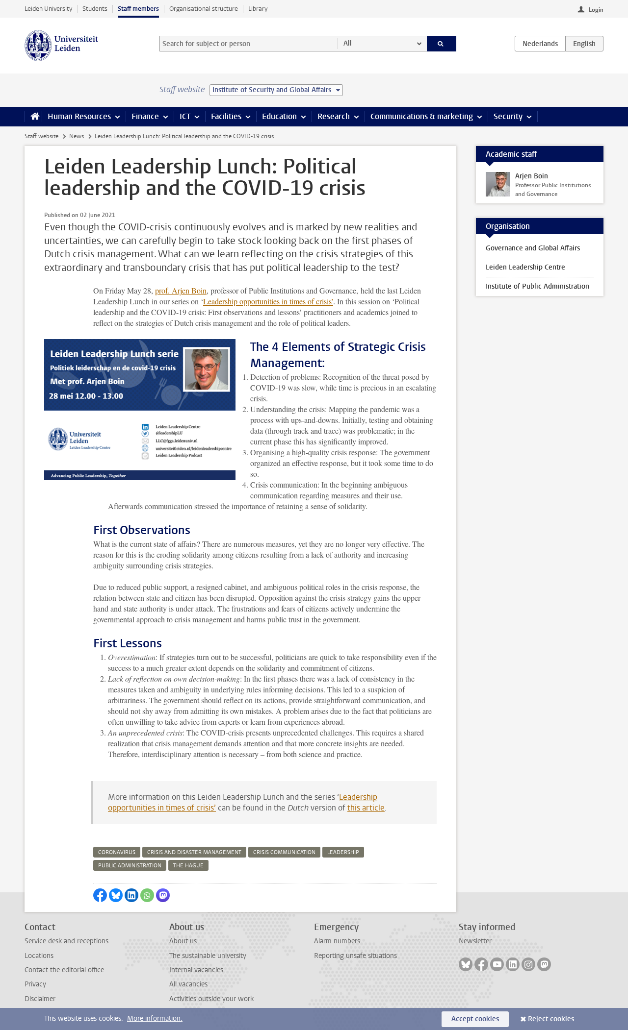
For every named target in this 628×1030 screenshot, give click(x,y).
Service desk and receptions (66, 941)
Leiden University (48, 8)
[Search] (442, 43)
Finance (145, 116)
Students (94, 8)
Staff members (138, 8)
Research (333, 116)
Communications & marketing (421, 116)
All (347, 43)
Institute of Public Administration (537, 286)
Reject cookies (551, 1019)
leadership (343, 852)
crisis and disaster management (194, 852)
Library (257, 8)
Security (508, 116)
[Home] (33, 116)
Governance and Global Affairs (533, 248)
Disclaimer (40, 999)
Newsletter (475, 941)
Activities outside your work (211, 999)
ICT (185, 116)
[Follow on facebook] (481, 964)
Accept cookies (475, 1019)
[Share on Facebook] (100, 895)
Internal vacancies (196, 970)
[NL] (540, 43)
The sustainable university (207, 955)
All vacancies (188, 984)
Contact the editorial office (64, 970)
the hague (188, 865)
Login (596, 10)
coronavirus (116, 852)
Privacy (35, 984)
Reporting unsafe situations (355, 955)
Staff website (41, 136)
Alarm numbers (337, 941)
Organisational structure (203, 8)
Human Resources (79, 116)
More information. (155, 1018)
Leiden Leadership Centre (525, 267)
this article (366, 808)
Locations (39, 955)
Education (279, 116)
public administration (129, 865)
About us (183, 941)
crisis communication (284, 852)
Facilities (226, 116)
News (76, 136)
